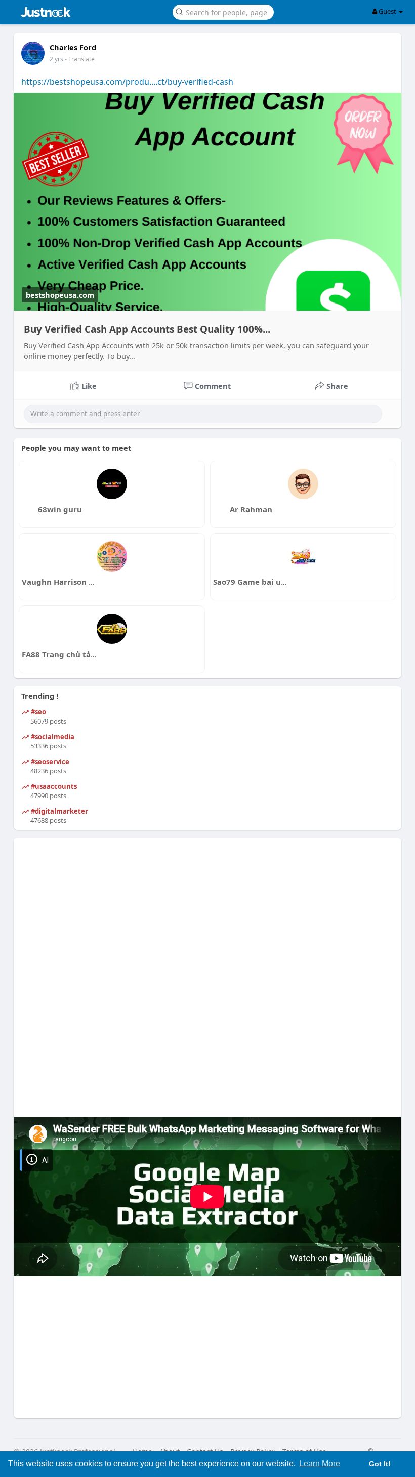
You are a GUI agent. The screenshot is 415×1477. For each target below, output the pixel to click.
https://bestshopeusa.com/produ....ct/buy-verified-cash (127, 81)
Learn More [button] (319, 1463)
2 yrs (56, 59)
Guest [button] (387, 11)
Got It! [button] (380, 1464)
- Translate (80, 59)
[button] (223, 11)
